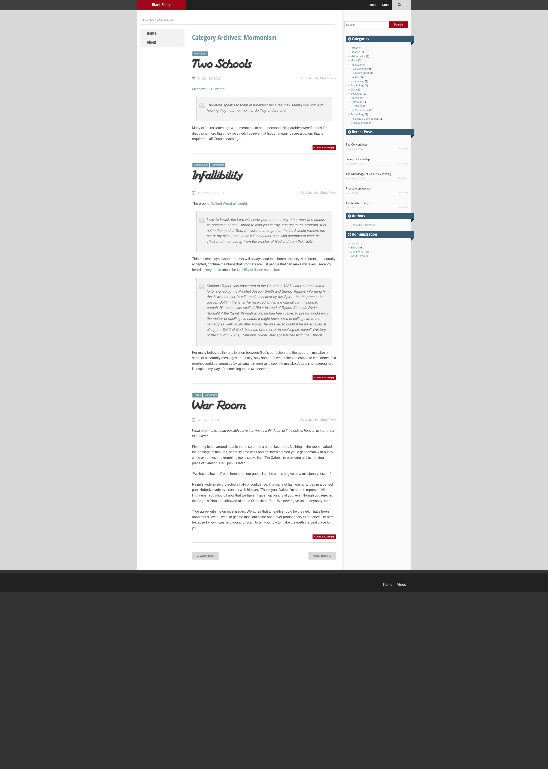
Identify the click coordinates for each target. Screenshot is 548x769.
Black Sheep (161, 5)
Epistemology (201, 165)
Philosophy (357, 64)
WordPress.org (359, 255)
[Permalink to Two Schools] (222, 65)
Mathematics (358, 56)
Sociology (356, 93)
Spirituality (357, 97)
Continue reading (323, 147)
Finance (355, 52)
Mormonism (166, 20)
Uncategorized (359, 122)
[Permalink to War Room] (220, 407)
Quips (354, 89)
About (385, 5)
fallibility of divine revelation (258, 270)
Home (372, 5)
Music (354, 60)
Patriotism (358, 81)
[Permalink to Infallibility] (218, 180)
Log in (354, 243)
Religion (358, 106)
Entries (358, 247)
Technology (357, 114)
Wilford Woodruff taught (229, 203)
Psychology (357, 85)
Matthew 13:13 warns (208, 89)
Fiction (197, 395)
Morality (357, 102)
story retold (212, 270)
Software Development (366, 118)
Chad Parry (328, 78)
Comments (360, 251)
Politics (355, 77)
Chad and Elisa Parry (363, 225)
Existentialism (361, 72)
